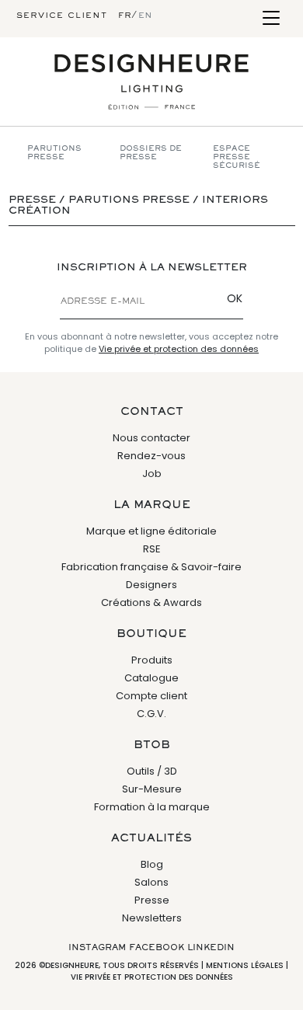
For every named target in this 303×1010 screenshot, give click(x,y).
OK (234, 298)
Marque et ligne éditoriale (151, 531)
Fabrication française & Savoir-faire (151, 566)
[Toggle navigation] (270, 19)
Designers (151, 584)
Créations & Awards (151, 602)
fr (124, 15)
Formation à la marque (152, 806)
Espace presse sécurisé (236, 157)
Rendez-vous (151, 455)
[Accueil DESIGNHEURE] (151, 82)
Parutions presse (54, 153)
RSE (152, 549)
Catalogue (151, 677)
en (145, 15)
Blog (152, 864)
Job (152, 473)
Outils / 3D (152, 771)
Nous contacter (151, 437)
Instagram (97, 948)
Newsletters (152, 918)
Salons (151, 882)
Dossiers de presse (151, 153)
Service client (61, 15)
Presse (151, 900)
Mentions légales (245, 965)
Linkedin (211, 948)
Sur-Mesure (152, 789)
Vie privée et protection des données (179, 349)
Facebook (156, 948)
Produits (151, 660)
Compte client (151, 695)
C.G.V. (151, 713)
